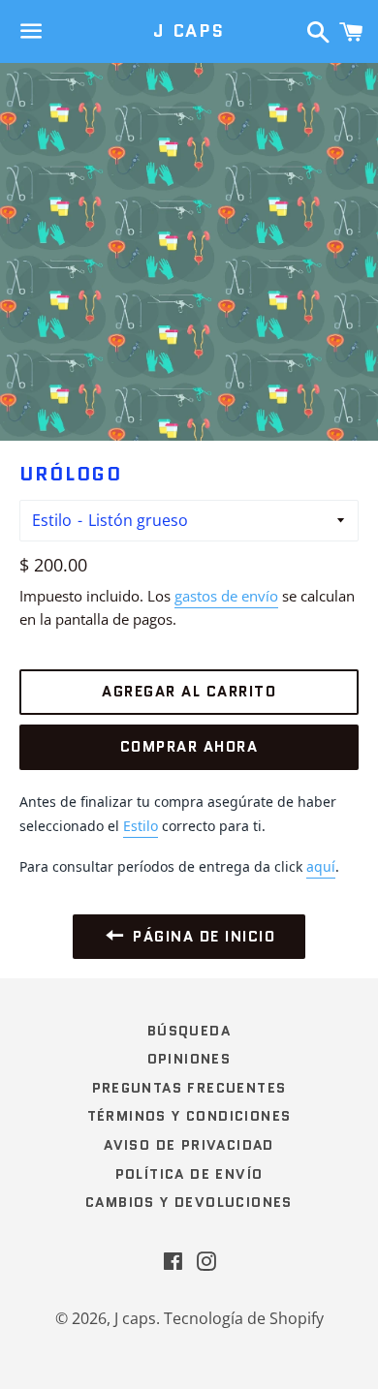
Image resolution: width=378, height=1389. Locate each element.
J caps (189, 31)
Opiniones (189, 1058)
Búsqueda (189, 1030)
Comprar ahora (189, 746)
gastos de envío (226, 595)
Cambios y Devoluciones (189, 1202)
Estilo (52, 520)
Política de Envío (189, 1174)
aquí (320, 866)
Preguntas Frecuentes (189, 1087)
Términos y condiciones (189, 1116)
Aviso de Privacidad (189, 1145)
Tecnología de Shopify (244, 1318)
